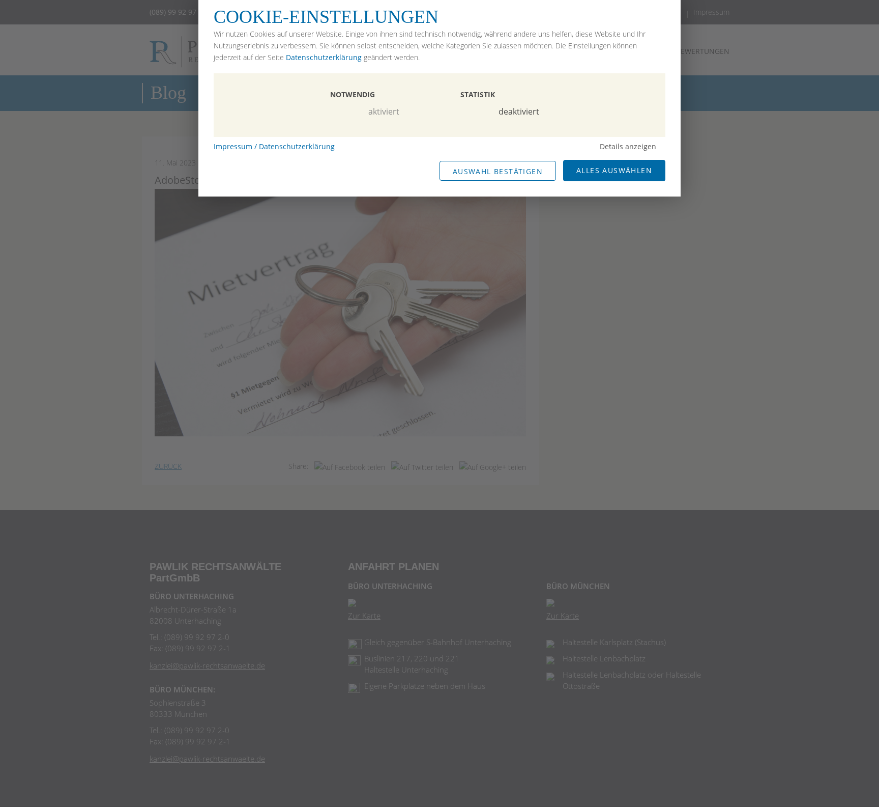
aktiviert (383, 111)
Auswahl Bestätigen (498, 171)
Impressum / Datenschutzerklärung (274, 146)
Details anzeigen (628, 146)
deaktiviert (519, 111)
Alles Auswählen (614, 170)
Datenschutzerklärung (324, 57)
